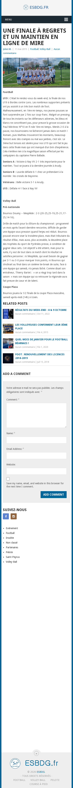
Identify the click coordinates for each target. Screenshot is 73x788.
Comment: (12, 399)
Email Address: (15, 449)
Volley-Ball (45, 49)
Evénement (12, 528)
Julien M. (7, 49)
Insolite (10, 537)
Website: (11, 464)
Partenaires (12, 547)
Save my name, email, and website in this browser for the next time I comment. (35, 485)
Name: (10, 433)
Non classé (11, 542)
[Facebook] (6, 516)
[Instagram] (14, 516)
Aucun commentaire (25, 314)
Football (34, 49)
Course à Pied (39, 784)
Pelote (9, 552)
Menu (8, 19)
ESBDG (41, 771)
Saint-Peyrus (13, 557)
